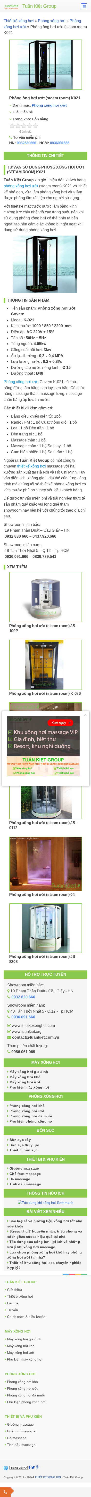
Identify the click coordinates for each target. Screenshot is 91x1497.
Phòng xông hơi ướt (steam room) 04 (42, 895)
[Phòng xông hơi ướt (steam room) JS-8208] (45, 928)
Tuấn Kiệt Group (39, 6)
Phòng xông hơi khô (27, 1106)
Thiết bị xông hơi (20, 1296)
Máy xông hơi (45, 1062)
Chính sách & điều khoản (26, 1317)
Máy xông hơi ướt (24, 1082)
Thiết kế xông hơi (19, 21)
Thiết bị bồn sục (23, 1150)
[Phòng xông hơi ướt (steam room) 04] (45, 864)
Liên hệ (12, 1303)
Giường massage (24, 1168)
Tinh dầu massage (25, 1184)
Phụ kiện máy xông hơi (29, 1087)
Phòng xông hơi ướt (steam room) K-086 (45, 693)
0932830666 (26, 143)
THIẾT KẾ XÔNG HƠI (48, 1477)
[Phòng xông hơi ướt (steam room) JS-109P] (45, 597)
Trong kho (21, 119)
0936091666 (59, 143)
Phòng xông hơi (52, 21)
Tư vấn (12, 1310)
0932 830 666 (23, 997)
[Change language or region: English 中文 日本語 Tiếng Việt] (18, 1468)
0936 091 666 (23, 1017)
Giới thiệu (14, 1290)
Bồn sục (45, 1130)
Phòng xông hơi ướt (49, 105)
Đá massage (19, 1179)
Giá (15, 112)
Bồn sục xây (20, 1140)
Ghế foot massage (25, 1174)
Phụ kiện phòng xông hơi (31, 1121)
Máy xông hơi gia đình (28, 1072)
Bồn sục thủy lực (24, 1145)
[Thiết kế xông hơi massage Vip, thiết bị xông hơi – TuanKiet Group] (11, 6)
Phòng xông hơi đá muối (30, 1116)
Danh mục (21, 105)
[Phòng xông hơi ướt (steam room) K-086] (45, 665)
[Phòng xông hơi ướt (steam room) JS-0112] (45, 794)
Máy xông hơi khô (25, 1077)
